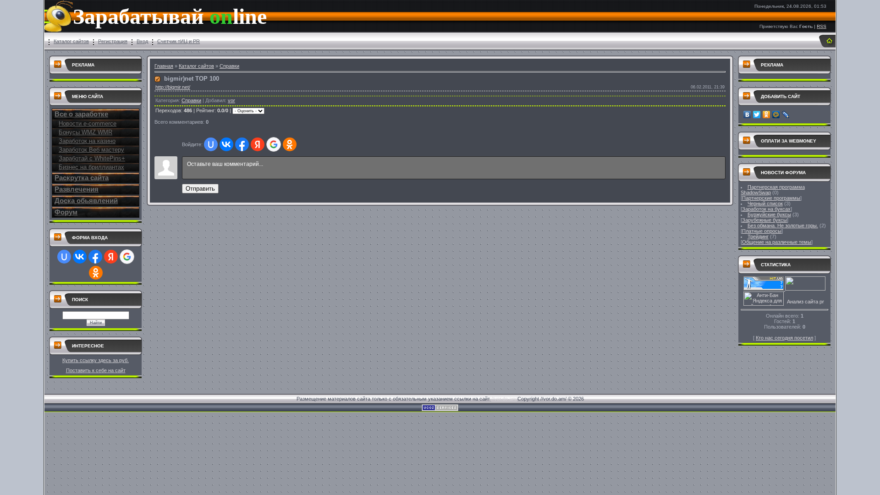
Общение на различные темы (776, 242)
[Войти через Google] (127, 256)
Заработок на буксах (766, 209)
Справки (229, 66)
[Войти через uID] (64, 257)
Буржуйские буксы (769, 214)
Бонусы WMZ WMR (85, 132)
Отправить (200, 188)
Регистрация (112, 41)
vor (231, 100)
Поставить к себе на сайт (96, 370)
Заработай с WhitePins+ (92, 158)
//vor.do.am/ (504, 399)
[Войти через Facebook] (95, 257)
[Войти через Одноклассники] (96, 273)
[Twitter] (757, 115)
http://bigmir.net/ (172, 87)
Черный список (765, 203)
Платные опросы (761, 231)
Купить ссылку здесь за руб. (95, 360)
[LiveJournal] (786, 115)
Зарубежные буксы (764, 220)
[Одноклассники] (766, 115)
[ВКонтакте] (747, 115)
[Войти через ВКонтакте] (80, 257)
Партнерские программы (771, 198)
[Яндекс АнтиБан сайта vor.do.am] (763, 304)
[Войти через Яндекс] (111, 257)
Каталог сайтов (71, 41)
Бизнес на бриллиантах (91, 167)
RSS (821, 26)
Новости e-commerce (87, 123)
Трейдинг (758, 236)
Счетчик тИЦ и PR (178, 41)
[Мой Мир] (776, 115)
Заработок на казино (87, 141)
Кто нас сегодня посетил (784, 338)
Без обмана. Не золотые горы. (783, 225)
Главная (163, 66)
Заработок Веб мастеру (91, 149)
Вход (142, 41)
